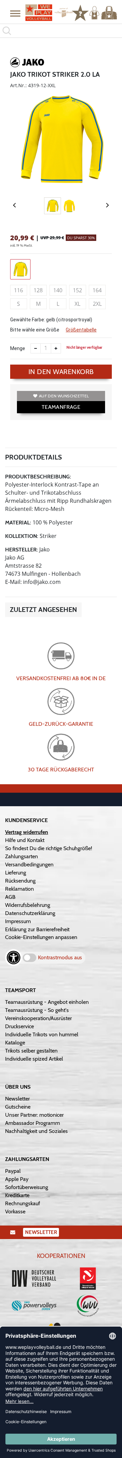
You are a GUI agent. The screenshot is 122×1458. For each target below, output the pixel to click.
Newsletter (17, 1098)
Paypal (13, 1171)
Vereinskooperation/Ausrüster (38, 1018)
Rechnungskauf (22, 1203)
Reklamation (19, 889)
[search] (61, 31)
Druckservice (19, 1026)
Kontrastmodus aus (60, 957)
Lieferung (15, 872)
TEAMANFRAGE (61, 407)
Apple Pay (16, 1179)
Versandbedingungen (29, 864)
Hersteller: (21, 549)
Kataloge (15, 1042)
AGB (10, 897)
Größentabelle (81, 329)
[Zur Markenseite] (27, 63)
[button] (15, 13)
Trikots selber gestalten (31, 1050)
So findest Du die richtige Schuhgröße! (48, 848)
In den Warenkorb (61, 372)
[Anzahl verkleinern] (35, 348)
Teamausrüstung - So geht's (37, 1010)
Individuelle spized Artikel (34, 1059)
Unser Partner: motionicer (34, 1115)
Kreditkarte (17, 1195)
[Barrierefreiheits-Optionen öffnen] (13, 957)
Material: (18, 522)
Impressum (18, 921)
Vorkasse (15, 1211)
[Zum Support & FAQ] (80, 12)
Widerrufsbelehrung (27, 905)
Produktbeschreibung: (38, 476)
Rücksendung (20, 881)
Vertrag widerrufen (26, 832)
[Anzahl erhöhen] (56, 348)
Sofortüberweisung (26, 1187)
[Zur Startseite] (45, 12)
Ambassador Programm (32, 1123)
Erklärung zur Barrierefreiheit (37, 929)
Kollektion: (21, 536)
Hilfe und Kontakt (24, 840)
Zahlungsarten (21, 856)
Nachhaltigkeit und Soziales (36, 1131)
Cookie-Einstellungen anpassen (41, 937)
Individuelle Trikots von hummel (41, 1034)
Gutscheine (17, 1107)
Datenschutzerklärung (30, 913)
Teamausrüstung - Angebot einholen (47, 1002)
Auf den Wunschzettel (64, 395)
